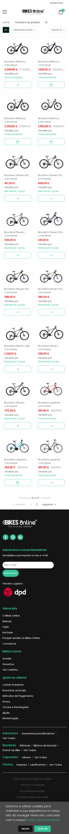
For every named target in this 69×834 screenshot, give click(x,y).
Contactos (9, 643)
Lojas (6, 627)
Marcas (7, 621)
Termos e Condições (32, 785)
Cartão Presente (13, 684)
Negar (25, 828)
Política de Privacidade (42, 820)
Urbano (26, 757)
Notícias (8, 632)
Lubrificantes (38, 764)
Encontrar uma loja (14, 690)
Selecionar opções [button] (17, 84)
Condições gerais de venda (32, 797)
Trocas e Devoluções (16, 707)
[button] (5, 12)
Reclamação (10, 718)
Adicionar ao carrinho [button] (51, 84)
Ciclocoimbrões (13, 77)
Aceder (7, 658)
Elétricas (25, 745)
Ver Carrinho (10, 669)
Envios (6, 701)
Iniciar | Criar (56, 3)
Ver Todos (9, 738)
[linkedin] (20, 537)
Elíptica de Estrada (44, 745)
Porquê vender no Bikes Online (21, 638)
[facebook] (5, 537)
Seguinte (47, 504)
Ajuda (6, 712)
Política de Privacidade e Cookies (32, 779)
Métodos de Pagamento (18, 696)
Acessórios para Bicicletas (38, 733)
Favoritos (8, 664)
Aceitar (42, 828)
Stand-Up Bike (11, 750)
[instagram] (13, 537)
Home (6, 22)
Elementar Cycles (14, 191)
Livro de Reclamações (32, 791)
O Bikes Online (11, 615)
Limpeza (21, 764)
